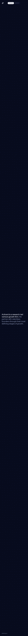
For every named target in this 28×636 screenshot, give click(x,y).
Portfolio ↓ (4, 633)
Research (17, 3)
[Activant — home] (3, 3)
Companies (10, 3)
